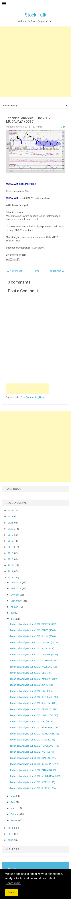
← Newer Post (14, 271)
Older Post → (57, 271)
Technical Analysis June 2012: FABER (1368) (33, 630)
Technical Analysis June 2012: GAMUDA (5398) (34, 733)
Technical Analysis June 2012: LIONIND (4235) (34, 642)
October (15, 594)
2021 (10, 522)
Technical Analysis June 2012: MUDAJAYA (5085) (29, 120)
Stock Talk (35, 15)
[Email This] (7, 259)
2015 (10, 559)
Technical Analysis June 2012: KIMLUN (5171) (33, 703)
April (13, 802)
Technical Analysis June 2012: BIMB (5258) (32, 648)
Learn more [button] (13, 883)
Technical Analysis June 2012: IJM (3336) (31, 691)
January (15, 820)
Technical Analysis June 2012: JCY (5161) (31, 685)
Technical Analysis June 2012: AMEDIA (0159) (34, 679)
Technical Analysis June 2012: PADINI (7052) (33, 770)
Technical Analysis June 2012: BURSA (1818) (33, 788)
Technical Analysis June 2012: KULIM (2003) (33, 636)
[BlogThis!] (11, 259)
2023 (10, 510)
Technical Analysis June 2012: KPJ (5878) (31, 721)
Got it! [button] (11, 892)
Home (36, 271)
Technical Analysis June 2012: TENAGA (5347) (34, 654)
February (15, 814)
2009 (10, 840)
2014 (10, 565)
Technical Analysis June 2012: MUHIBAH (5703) (34, 660)
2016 (10, 553)
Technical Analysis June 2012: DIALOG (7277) (33, 758)
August (15, 607)
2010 (10, 834)
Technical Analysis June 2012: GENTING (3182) (34, 709)
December (16, 582)
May (13, 796)
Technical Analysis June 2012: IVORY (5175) (32, 782)
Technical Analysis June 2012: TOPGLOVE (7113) (35, 745)
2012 (10, 577)
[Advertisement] (35, 61)
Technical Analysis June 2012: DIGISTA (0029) (33, 624)
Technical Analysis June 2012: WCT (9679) (32, 751)
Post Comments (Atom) (33, 397)
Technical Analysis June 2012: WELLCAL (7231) (34, 666)
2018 (10, 540)
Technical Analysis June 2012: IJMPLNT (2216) (34, 715)
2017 (10, 547)
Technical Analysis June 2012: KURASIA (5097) (34, 764)
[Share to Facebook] (18, 259)
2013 (10, 571)
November (16, 588)
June (13, 619)
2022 (10, 516)
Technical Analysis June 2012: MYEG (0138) (32, 739)
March (14, 808)
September (17, 600)
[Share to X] (14, 259)
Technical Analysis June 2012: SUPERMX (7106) (34, 697)
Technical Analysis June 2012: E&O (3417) (31, 672)
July (13, 612)
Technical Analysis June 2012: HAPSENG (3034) (34, 727)
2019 (10, 534)
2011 (10, 828)
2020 (10, 528)
